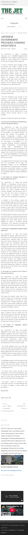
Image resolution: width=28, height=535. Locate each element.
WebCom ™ (13, 530)
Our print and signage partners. (11, 470)
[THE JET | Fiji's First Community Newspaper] (14, 11)
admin (13, 49)
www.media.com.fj (9, 467)
